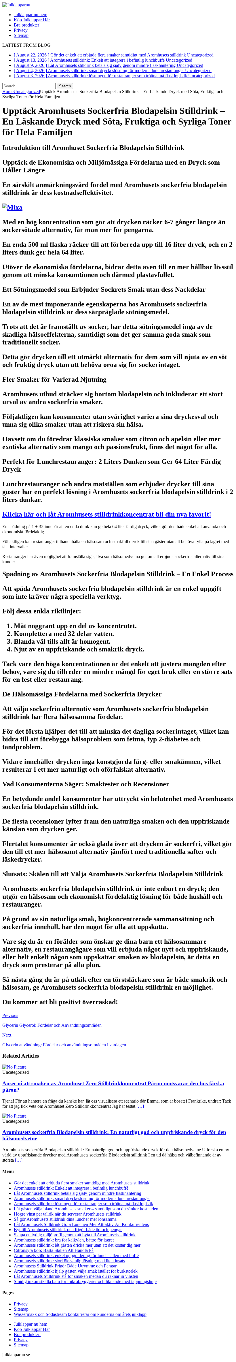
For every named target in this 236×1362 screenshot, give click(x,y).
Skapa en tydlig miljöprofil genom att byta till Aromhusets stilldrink (75, 1234)
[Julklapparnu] (16, 4)
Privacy (21, 30)
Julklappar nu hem (30, 14)
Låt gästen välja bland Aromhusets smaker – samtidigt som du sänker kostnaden (86, 1208)
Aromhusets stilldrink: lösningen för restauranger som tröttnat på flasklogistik (83, 1203)
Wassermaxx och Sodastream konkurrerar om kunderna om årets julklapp (80, 1314)
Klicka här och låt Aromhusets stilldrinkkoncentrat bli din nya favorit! (106, 514)
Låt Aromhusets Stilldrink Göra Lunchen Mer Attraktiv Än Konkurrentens (81, 1224)
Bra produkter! (27, 24)
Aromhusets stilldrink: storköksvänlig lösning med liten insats (69, 1260)
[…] (140, 1106)
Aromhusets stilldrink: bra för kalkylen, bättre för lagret (64, 1239)
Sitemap (21, 35)
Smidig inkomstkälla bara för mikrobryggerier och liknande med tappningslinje (85, 1281)
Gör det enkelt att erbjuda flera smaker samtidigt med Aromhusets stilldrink (81, 1182)
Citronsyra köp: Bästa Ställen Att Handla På (54, 1250)
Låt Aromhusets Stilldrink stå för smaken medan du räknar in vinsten (76, 1276)
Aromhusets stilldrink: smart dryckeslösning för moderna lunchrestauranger (82, 1198)
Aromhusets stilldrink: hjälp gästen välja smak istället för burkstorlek (76, 1271)
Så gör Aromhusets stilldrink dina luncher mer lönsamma (65, 1219)
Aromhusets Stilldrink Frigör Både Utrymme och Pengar (65, 1265)
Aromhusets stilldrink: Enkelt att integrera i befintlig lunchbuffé (71, 1188)
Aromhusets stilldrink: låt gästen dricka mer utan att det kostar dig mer (77, 1245)
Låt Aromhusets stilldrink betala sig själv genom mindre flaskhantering (77, 1193)
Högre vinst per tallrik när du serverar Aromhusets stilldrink (67, 1214)
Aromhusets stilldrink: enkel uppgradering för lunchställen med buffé (76, 1255)
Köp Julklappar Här (32, 19)
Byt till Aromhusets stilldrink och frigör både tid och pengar (68, 1229)
